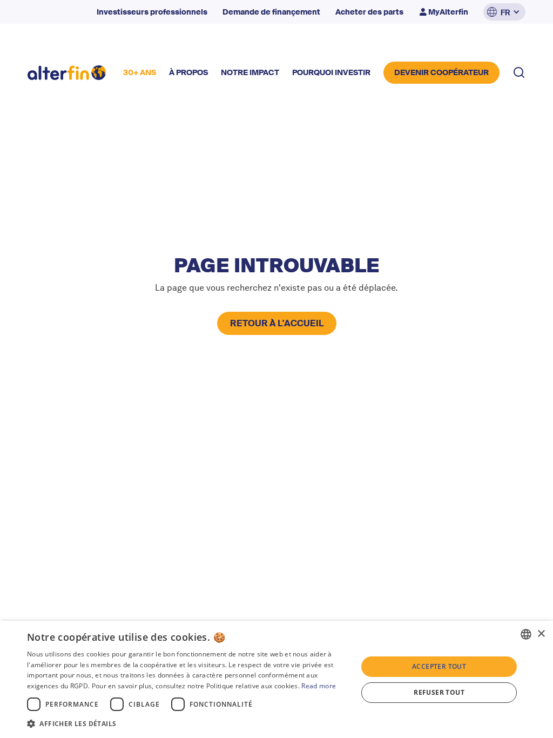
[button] (504, 12)
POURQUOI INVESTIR (331, 72)
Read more (318, 685)
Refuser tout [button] (439, 692)
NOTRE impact (250, 72)
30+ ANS (139, 72)
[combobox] (526, 634)
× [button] (541, 634)
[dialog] (276, 679)
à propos (188, 72)
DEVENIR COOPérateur (441, 72)
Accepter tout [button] (439, 666)
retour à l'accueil (276, 323)
